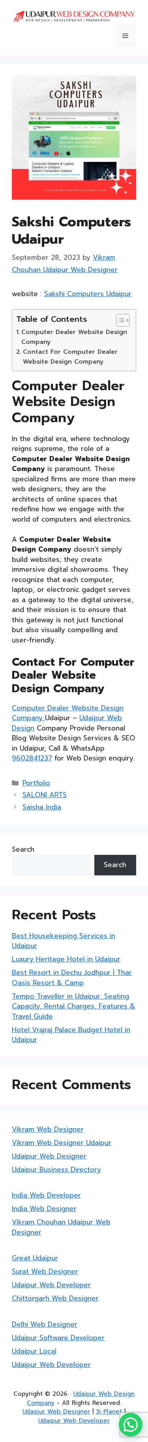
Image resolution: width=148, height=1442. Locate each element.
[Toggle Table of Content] (119, 320)
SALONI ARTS (44, 795)
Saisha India (41, 807)
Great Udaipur (35, 1258)
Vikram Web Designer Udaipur (61, 1143)
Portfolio (36, 783)
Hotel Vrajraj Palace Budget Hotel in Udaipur (71, 1035)
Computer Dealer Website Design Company (74, 336)
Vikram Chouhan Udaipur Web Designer (61, 1227)
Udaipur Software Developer (58, 1338)
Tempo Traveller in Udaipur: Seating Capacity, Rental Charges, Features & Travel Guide (73, 1006)
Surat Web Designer (45, 1271)
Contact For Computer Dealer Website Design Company (70, 356)
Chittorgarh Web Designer (55, 1298)
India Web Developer (46, 1195)
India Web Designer (44, 1209)
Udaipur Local (34, 1351)
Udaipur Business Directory (56, 1169)
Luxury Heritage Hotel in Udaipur (66, 959)
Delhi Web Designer (44, 1324)
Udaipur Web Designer (49, 1156)
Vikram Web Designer (48, 1129)
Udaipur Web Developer (51, 1285)
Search (23, 849)
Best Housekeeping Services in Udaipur (63, 941)
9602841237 (32, 758)
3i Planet (109, 1411)
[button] (130, 1424)
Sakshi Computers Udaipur (87, 294)
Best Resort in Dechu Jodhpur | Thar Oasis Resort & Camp (72, 977)
